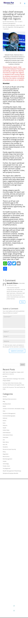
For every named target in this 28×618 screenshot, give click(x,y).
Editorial (5, 418)
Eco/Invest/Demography (9, 25)
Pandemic (5, 447)
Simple (4, 461)
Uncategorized (6, 468)
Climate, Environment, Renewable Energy (13, 408)
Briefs (4, 406)
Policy (4, 451)
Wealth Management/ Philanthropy (12, 471)
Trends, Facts (6, 466)
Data (4, 411)
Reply (22, 302)
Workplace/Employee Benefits (10, 473)
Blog (4, 401)
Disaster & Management (9, 23)
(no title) (5, 376)
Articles (5, 396)
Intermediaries (6, 432)
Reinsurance (6, 456)
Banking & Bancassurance (9, 399)
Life (24, 25)
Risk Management (18, 27)
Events (4, 420)
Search (22, 364)
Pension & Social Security (9, 449)
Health (4, 428)
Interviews (5, 437)
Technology (6, 463)
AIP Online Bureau (9, 21)
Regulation (10, 27)
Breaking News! (7, 404)
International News (8, 435)
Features (5, 425)
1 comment (6, 29)
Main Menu (6, 442)
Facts (4, 423)
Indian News (19, 25)
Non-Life (5, 27)
